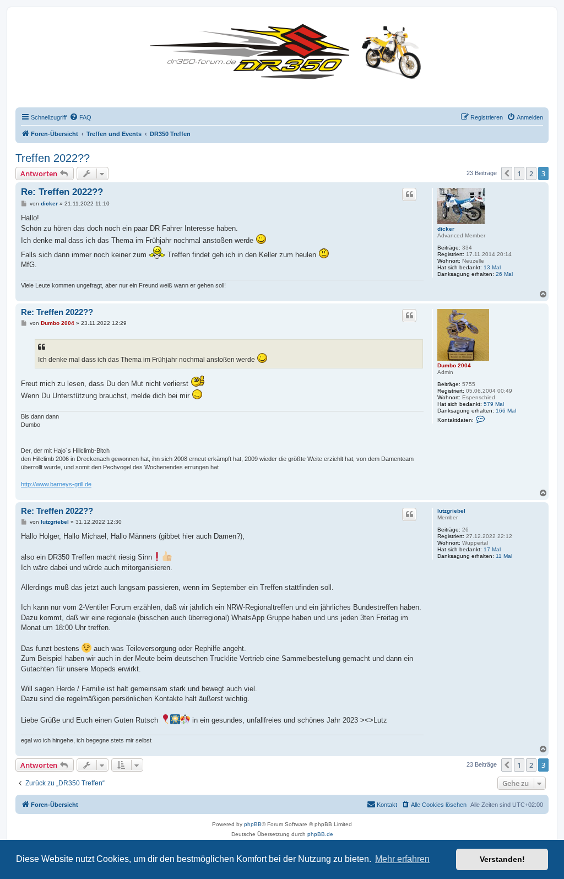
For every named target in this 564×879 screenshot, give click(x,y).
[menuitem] (80, 117)
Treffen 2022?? (52, 158)
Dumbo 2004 (454, 365)
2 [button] (531, 173)
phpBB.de (320, 834)
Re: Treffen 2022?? (62, 192)
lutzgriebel (451, 511)
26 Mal (504, 274)
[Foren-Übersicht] (288, 49)
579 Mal (494, 404)
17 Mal (492, 549)
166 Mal (506, 411)
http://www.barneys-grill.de (56, 484)
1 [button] (519, 173)
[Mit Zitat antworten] (409, 194)
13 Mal (492, 267)
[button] (506, 173)
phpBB (253, 824)
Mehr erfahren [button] (402, 859)
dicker (445, 229)
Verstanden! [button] (502, 859)
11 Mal (504, 556)
